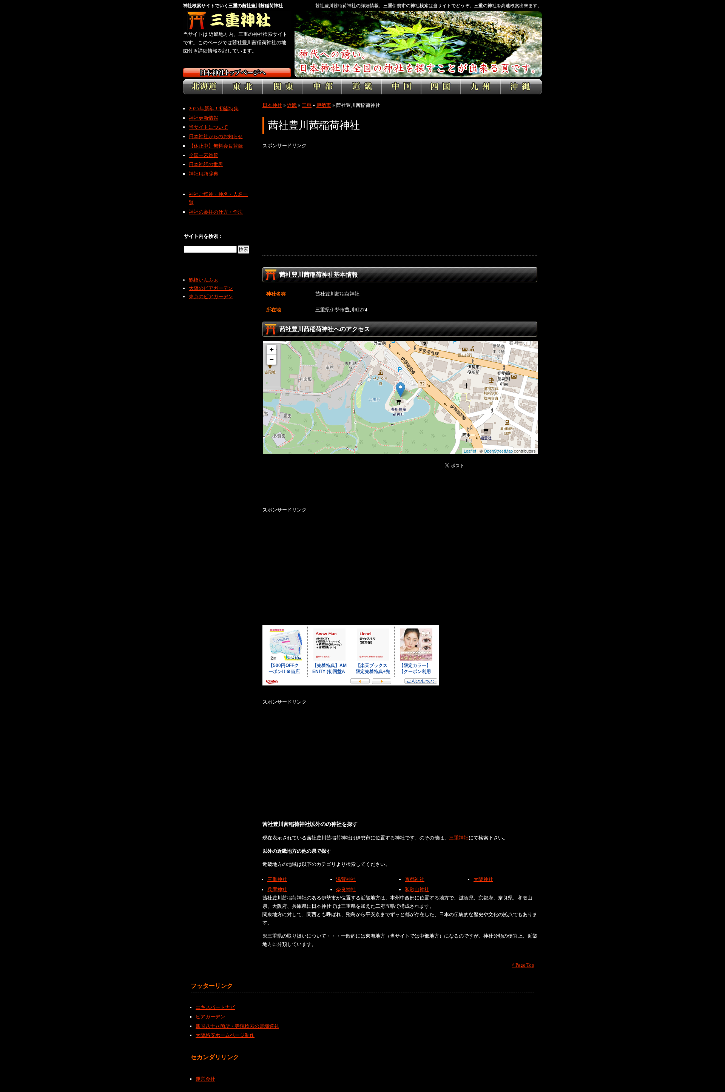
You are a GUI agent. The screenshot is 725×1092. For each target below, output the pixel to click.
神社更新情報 (203, 118)
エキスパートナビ (215, 1007)
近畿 (361, 86)
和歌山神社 (417, 889)
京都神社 (414, 879)
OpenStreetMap (498, 451)
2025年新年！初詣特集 (214, 108)
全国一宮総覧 (203, 155)
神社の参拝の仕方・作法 (216, 212)
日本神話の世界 (206, 164)
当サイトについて (208, 127)
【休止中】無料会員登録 (216, 146)
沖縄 (521, 86)
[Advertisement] (400, 203)
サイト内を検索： (203, 236)
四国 (441, 86)
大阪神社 (483, 879)
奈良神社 (346, 889)
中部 (322, 86)
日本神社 (272, 105)
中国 (401, 86)
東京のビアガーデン (211, 296)
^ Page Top (523, 965)
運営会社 (205, 1079)
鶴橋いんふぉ (203, 280)
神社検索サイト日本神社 (237, 72)
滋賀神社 (346, 879)
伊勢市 (323, 105)
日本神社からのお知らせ (216, 136)
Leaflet (470, 451)
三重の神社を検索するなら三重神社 (237, 20)
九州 (480, 86)
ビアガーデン (210, 1017)
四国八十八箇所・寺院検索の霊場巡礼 (237, 1026)
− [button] (272, 359)
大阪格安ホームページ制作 (225, 1035)
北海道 (203, 86)
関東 (282, 86)
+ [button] (272, 349)
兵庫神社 (277, 889)
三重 (307, 105)
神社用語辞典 (203, 174)
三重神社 (459, 838)
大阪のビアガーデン (211, 288)
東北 (242, 86)
